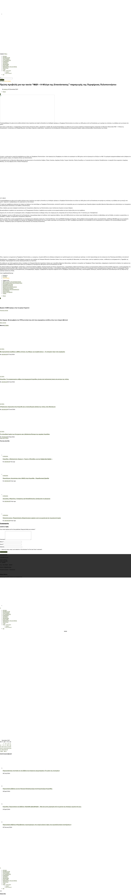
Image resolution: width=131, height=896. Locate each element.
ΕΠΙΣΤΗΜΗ (5, 65)
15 (4, 746)
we (3, 74)
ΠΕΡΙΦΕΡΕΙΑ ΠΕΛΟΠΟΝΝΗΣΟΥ (11, 289)
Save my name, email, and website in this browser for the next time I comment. (22, 549)
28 (2, 749)
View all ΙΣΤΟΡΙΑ (4, 438)
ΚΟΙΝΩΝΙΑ (5, 456)
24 (7, 748)
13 (0, 746)
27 (1, 749)
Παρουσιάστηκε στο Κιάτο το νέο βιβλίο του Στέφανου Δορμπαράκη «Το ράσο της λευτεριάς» (31, 770)
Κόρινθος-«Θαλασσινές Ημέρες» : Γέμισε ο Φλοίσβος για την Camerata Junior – (27, 459)
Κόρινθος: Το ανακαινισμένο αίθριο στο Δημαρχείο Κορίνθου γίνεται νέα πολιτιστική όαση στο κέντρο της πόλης (34, 379)
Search (2, 79)
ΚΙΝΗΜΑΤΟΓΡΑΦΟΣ (8, 285)
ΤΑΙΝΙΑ (4, 293)
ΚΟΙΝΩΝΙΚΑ (6, 61)
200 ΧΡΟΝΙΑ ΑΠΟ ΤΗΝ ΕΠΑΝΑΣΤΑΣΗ (12, 283)
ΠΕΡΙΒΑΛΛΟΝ (6, 57)
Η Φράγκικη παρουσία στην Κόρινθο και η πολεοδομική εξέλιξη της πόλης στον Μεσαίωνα (27, 407)
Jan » (5, 751)
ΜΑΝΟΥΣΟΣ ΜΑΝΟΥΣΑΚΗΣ (10, 287)
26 (10, 748)
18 (8, 746)
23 (5, 748)
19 (10, 746)
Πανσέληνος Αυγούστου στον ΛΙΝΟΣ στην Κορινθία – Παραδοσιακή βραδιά (26, 478)
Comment (2, 539)
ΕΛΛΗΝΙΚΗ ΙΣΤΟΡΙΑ (8, 284)
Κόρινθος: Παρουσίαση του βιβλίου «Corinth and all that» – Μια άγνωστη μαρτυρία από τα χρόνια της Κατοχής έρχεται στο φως (42, 806)
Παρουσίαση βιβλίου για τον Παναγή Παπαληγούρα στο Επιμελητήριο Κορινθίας (27, 788)
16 (5, 746)
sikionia (6, 89)
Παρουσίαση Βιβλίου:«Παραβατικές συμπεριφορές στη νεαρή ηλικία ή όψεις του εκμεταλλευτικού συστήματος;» (37, 824)
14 (2, 746)
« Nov (1, 751)
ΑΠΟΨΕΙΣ (5, 63)
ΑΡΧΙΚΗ (5, 56)
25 (9, 748)
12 (10, 745)
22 (4, 748)
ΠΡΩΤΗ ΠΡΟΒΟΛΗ (7, 292)
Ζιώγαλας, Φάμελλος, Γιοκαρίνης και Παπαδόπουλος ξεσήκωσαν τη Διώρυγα (26, 498)
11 (8, 745)
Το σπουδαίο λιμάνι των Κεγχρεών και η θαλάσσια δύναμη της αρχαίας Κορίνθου (25, 434)
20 (1, 748)
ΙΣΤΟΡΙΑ (2, 81)
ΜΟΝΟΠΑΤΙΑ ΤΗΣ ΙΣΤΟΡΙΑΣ (10, 66)
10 (7, 745)
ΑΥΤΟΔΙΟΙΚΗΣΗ (7, 60)
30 (5, 749)
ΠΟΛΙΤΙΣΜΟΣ (6, 59)
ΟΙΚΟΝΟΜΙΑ (6, 64)
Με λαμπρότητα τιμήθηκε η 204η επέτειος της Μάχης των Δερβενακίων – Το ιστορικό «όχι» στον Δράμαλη (32, 352)
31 (7, 749)
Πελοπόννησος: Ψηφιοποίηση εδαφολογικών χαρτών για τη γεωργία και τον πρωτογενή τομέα (32, 518)
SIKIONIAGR (4, 354)
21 (2, 748)
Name (2, 541)
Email (1, 544)
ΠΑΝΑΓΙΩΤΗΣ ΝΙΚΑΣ (8, 288)
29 (4, 749)
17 (7, 746)
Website (2, 547)
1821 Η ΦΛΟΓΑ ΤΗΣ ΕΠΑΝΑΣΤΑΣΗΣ (12, 281)
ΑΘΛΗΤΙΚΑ (5, 68)
